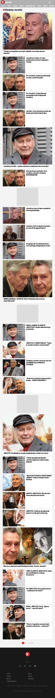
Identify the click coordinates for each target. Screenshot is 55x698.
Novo (3, 6)
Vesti (9, 6)
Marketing (25, 685)
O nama (8, 685)
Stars (15, 6)
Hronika (31, 678)
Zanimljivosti (30, 6)
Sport (45, 6)
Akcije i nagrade (33, 685)
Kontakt (13, 685)
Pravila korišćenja (42, 685)
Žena (39, 6)
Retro (21, 6)
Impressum (19, 685)
